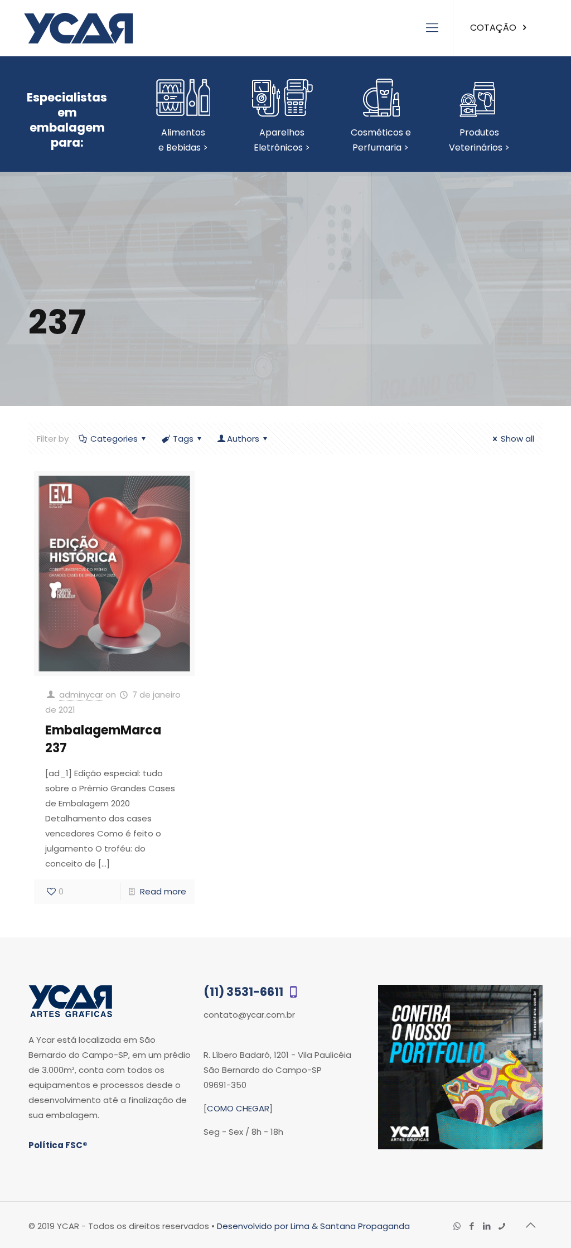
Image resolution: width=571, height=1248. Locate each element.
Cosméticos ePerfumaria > (381, 140)
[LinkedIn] (487, 1226)
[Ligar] (502, 1226)
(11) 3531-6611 (245, 992)
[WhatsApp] (457, 1226)
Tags (183, 438)
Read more (163, 891)
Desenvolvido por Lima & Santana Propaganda (313, 1226)
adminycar (81, 694)
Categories (114, 438)
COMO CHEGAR (238, 1108)
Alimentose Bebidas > (183, 140)
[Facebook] (472, 1226)
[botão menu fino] (432, 27)
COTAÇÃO (494, 27)
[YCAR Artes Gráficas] (78, 28)
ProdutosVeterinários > (479, 140)
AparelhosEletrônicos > (282, 140)
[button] (539, 1217)
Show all (517, 438)
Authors (243, 438)
